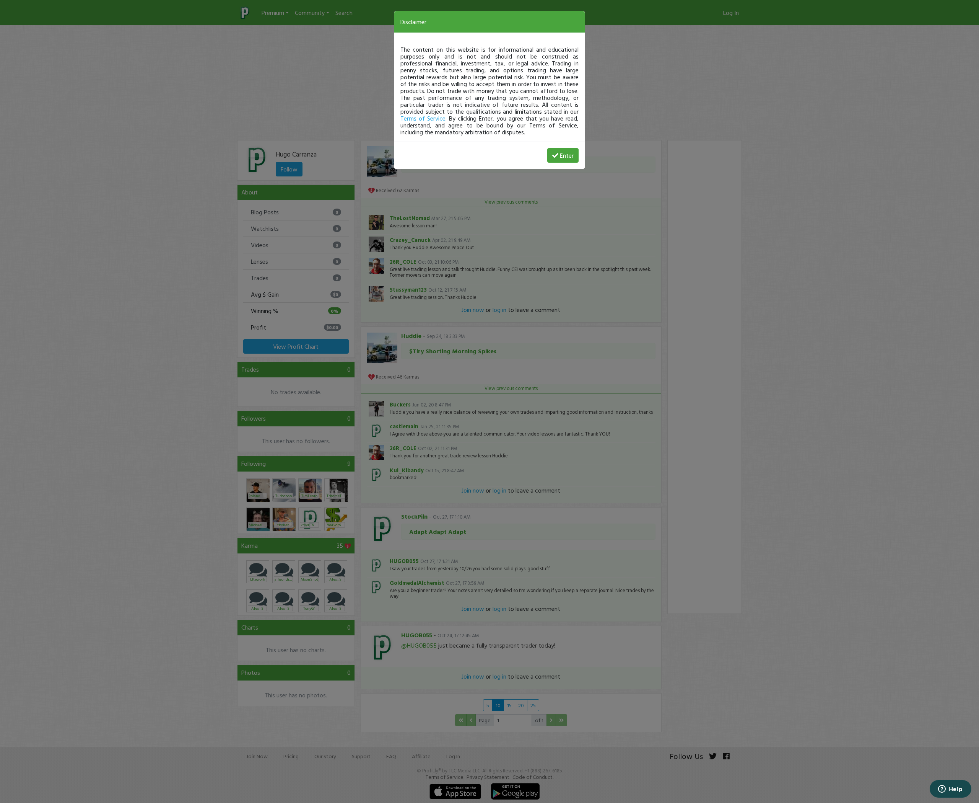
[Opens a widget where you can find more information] (950, 789)
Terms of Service (423, 118)
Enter (567, 155)
